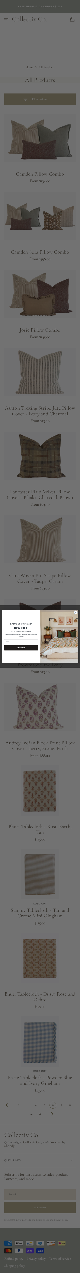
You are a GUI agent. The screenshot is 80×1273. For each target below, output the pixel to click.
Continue (21, 647)
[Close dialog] (75, 612)
